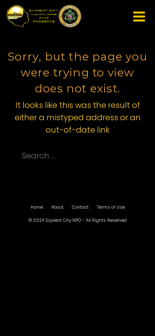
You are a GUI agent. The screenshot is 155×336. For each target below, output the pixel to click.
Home (37, 207)
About (57, 207)
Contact (80, 207)
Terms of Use (111, 207)
